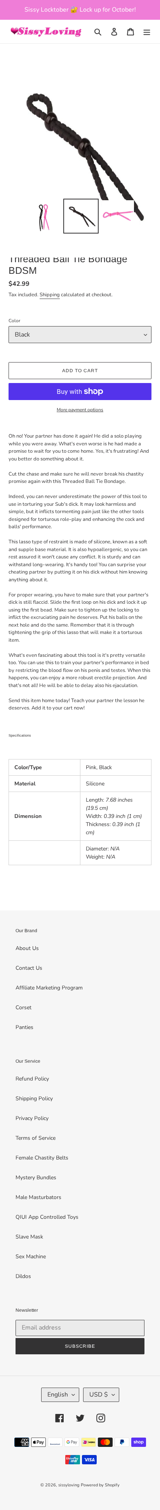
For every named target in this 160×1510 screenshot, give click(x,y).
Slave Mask (29, 1236)
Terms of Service (36, 1138)
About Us (27, 948)
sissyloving (68, 1485)
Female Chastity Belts (42, 1157)
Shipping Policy (34, 1098)
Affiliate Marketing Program (49, 987)
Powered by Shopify (100, 1485)
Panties (24, 1027)
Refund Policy (32, 1078)
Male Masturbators (38, 1197)
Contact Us (29, 968)
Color (14, 321)
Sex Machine (31, 1256)
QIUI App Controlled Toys (47, 1217)
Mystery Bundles (36, 1177)
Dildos (23, 1276)
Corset (23, 1007)
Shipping (50, 294)
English (57, 1394)
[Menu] (147, 32)
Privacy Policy (32, 1118)
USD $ (98, 1394)
